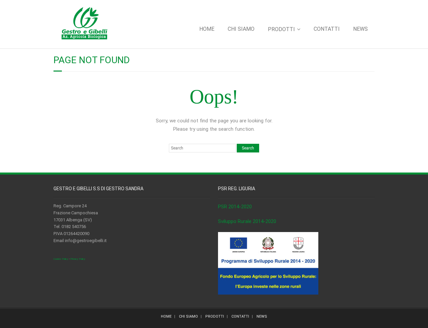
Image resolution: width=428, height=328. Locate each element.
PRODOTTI (281, 29)
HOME (206, 29)
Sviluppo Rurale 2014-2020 (247, 221)
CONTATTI (327, 29)
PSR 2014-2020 (235, 207)
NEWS (360, 29)
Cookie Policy (61, 258)
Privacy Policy (77, 258)
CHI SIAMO (241, 29)
